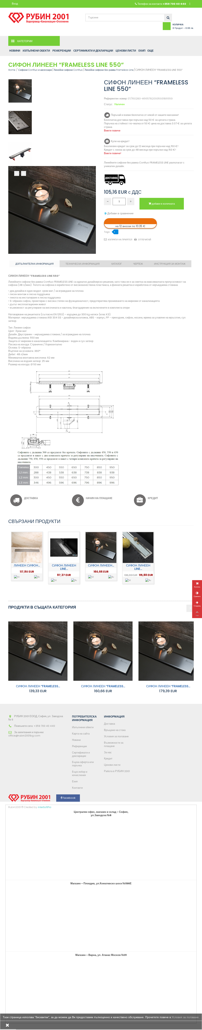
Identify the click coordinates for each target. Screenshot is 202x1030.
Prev (16, 173)
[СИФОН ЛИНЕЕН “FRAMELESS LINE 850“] (168, 651)
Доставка (109, 724)
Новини (76, 740)
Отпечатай (144, 239)
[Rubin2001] (38, 17)
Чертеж (138, 263)
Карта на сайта (81, 733)
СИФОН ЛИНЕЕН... (101, 565)
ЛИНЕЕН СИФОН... (27, 565)
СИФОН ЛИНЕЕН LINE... (64, 567)
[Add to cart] (37, 577)
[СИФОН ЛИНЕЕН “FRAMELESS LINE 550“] (20, 91)
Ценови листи (112, 765)
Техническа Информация (82, 263)
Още (150, 51)
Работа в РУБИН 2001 (117, 771)
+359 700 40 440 (174, 4)
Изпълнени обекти (83, 727)
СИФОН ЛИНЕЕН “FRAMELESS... (38, 686)
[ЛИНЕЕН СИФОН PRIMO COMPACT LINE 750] (26, 547)
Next (23, 173)
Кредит (108, 758)
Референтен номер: (115, 98)
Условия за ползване (116, 736)
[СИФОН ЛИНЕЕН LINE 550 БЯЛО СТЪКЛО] (138, 547)
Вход (15, 4)
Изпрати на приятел (120, 239)
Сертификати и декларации (81, 754)
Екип (75, 781)
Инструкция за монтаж (169, 263)
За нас (108, 752)
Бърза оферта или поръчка (83, 763)
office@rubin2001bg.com (24, 735)
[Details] (16, 577)
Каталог (116, 263)
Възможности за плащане (113, 744)
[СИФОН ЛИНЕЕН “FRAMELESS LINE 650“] (37, 651)
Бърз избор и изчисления (79, 773)
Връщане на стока (114, 730)
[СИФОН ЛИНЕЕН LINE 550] (64, 547)
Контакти (77, 788)
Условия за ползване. (185, 1017)
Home (11, 70)
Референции (79, 746)
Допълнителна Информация (34, 263)
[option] (26, 556)
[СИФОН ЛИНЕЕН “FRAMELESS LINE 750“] (101, 547)
